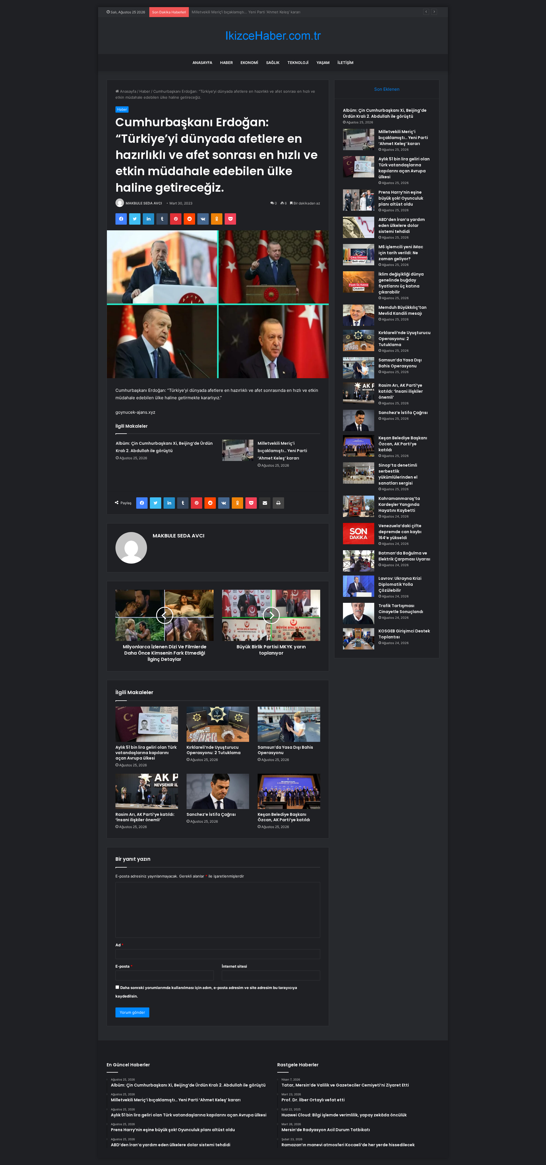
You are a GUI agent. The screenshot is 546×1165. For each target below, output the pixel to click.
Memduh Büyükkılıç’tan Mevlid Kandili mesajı (403, 310)
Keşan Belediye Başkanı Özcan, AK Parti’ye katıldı (284, 817)
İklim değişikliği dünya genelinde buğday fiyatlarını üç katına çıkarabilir (401, 283)
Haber (226, 62)
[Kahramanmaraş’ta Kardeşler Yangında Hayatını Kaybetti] (358, 506)
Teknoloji (298, 62)
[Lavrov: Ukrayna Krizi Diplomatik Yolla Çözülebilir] (358, 586)
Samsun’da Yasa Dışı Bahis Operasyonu (285, 750)
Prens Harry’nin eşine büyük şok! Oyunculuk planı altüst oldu (401, 198)
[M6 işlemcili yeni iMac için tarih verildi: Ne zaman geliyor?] (358, 254)
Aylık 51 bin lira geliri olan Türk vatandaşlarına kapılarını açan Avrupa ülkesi (257, 12)
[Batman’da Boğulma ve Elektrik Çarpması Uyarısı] (358, 561)
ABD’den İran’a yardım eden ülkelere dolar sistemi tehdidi (402, 225)
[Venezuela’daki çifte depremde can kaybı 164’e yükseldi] (358, 533)
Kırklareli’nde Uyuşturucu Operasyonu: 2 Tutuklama (214, 750)
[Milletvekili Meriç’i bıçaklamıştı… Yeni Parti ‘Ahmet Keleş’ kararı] (237, 450)
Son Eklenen (387, 89)
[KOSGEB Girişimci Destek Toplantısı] (358, 638)
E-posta (124, 966)
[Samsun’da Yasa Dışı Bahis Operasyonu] (289, 724)
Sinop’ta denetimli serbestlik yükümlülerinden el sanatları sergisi (398, 474)
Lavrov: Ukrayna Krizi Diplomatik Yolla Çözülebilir (400, 584)
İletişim (345, 62)
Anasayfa (202, 62)
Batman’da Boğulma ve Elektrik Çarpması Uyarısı (404, 556)
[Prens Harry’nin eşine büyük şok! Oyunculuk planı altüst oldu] (358, 200)
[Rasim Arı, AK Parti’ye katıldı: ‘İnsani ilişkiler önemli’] (146, 791)
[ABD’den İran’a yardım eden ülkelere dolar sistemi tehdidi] (358, 227)
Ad (119, 945)
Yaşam (323, 62)
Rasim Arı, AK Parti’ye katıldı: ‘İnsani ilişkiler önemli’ (145, 817)
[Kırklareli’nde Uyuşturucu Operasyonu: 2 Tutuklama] (218, 724)
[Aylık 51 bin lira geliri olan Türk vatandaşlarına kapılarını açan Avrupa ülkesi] (146, 724)
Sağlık (273, 62)
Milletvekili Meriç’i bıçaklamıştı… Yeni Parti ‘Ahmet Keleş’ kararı (282, 450)
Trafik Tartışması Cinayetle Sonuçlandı (401, 608)
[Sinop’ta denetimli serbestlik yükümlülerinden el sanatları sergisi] (358, 473)
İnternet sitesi (234, 966)
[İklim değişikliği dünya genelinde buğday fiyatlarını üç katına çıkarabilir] (358, 282)
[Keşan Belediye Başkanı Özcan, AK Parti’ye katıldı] (289, 791)
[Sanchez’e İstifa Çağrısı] (218, 791)
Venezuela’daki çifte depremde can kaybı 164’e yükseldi (400, 532)
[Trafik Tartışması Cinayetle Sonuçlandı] (358, 613)
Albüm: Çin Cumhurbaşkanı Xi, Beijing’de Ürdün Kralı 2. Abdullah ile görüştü (385, 113)
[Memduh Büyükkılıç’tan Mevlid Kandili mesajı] (358, 315)
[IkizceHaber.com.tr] (273, 36)
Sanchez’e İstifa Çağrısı (211, 814)
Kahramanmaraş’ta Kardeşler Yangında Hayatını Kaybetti (399, 504)
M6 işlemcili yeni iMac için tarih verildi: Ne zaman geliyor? (401, 253)
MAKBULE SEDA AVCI (144, 203)
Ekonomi (249, 62)
